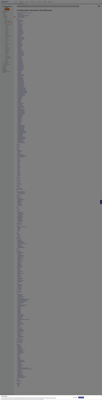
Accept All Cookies (81, 397)
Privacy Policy (41, 399)
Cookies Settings (75, 397)
